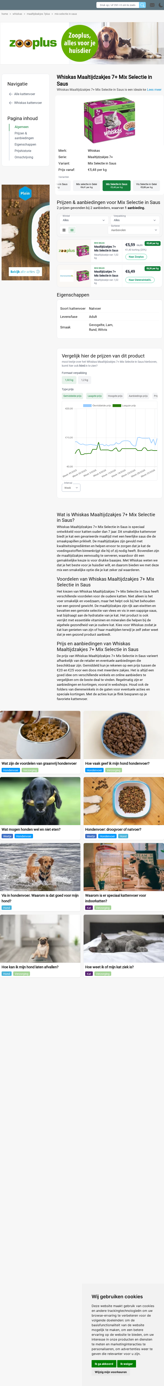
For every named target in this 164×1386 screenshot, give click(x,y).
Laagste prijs (95, 396)
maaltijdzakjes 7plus (38, 13)
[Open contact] (152, 5)
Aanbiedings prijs (138, 396)
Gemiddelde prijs (72, 396)
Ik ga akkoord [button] (104, 1363)
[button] (156, 5)
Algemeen (22, 127)
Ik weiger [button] (126, 1363)
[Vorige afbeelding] (106, 143)
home (5, 13)
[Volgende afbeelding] (113, 143)
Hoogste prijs (115, 396)
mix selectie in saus (66, 13)
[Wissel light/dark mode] (161, 5)
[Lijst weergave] (72, 230)
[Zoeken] (142, 5)
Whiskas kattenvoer (28, 103)
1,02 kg (69, 379)
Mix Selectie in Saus (102, 163)
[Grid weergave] (64, 230)
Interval (68, 483)
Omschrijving (24, 157)
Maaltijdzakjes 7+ (100, 157)
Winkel (66, 216)
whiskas (17, 13)
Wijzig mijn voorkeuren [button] (111, 1372)
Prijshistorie (23, 151)
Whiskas (94, 151)
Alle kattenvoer (24, 94)
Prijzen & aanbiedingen (24, 135)
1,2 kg (84, 379)
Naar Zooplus (136, 256)
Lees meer (154, 90)
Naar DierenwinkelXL (140, 280)
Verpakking (120, 216)
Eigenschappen (25, 144)
